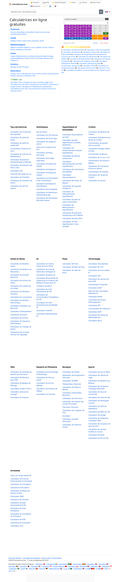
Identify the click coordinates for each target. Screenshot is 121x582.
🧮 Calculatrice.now (18, 4)
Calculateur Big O (95, 320)
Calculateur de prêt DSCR (72, 218)
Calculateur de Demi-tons (72, 398)
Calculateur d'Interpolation (21, 311)
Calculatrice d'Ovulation (19, 487)
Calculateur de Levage (97, 415)
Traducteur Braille (95, 296)
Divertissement (21, 56)
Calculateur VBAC (17, 496)
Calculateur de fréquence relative (46, 173)
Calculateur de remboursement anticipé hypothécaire (72, 150)
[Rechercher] (101, 12)
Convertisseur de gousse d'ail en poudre (98, 144)
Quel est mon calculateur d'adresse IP (98, 292)
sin (67, 25)
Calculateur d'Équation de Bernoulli (20, 307)
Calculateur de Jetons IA (45, 275)
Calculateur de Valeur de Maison (72, 181)
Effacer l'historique (104, 43)
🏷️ (45, 6)
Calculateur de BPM (70, 381)
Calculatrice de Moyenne (46, 169)
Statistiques (19, 49)
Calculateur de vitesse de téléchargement (98, 316)
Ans (89, 38)
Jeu (27, 56)
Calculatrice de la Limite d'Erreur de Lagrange (19, 333)
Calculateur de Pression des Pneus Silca (21, 166)
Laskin (23, 569)
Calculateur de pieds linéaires (81, 59)
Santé (13, 38)
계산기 (11, 571)
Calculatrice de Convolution (21, 297)
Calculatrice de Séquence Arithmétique (20, 322)
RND (72, 38)
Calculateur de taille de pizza (71, 271)
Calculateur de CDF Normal (47, 135)
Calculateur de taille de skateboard (97, 407)
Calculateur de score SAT (19, 88)
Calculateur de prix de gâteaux (45, 384)
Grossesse (35, 41)
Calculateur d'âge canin (45, 82)
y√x (67, 33)
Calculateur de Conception (20, 484)
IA (17, 60)
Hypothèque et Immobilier (25, 32)
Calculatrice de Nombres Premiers (20, 292)
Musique (46, 58)
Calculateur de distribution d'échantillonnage (46, 193)
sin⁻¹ (67, 28)
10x (89, 30)
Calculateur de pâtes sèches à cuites (99, 149)
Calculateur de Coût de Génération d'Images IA (45, 270)
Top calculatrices (18, 127)
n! (89, 35)
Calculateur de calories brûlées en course (97, 430)
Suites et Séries (17, 258)
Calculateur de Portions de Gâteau (46, 389)
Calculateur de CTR (95, 267)
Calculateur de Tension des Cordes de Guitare (73, 402)
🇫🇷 (35, 6)
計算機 (88, 569)
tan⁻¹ (78, 28)
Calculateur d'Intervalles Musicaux (71, 394)
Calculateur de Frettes (71, 372)
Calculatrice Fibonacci (18, 314)
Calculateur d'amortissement (68, 176)
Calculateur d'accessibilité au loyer (72, 135)
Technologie (39, 58)
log (89, 33)
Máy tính (32, 569)
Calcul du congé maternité (20, 475)
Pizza (34, 73)
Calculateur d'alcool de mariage (19, 393)
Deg (84, 25)
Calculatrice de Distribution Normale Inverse (47, 199)
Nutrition (13, 76)
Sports (42, 41)
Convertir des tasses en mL (20, 174)
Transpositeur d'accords (71, 384)
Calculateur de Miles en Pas (99, 412)
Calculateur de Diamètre (19, 177)
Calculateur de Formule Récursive (19, 276)
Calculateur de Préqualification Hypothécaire (36, 86)
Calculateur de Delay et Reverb (71, 388)
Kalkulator (72, 566)
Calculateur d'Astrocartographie (98, 50)
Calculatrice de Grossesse (20, 522)
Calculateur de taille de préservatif (19, 144)
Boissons (28, 73)
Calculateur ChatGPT (44, 310)
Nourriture (15, 71)
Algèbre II (27, 47)
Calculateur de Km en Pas (98, 438)
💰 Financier (35, 2)
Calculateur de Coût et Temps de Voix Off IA (45, 265)
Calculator (91, 564)
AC (78, 38)
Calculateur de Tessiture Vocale (71, 426)
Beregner (39, 564)
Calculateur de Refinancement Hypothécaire (68, 207)
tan (78, 25)
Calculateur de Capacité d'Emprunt (71, 187)
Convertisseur (57, 558)
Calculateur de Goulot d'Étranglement (97, 301)
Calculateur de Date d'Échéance (18, 509)
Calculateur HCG (89, 66)
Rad (89, 25)
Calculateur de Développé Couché (98, 401)
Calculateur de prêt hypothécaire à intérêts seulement (71, 142)
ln (83, 33)
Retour (83, 38)
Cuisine (13, 73)
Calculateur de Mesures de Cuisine (98, 133)
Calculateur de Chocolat (45, 394)
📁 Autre (73, 2)
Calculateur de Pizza (70, 264)
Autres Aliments (53, 73)
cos (72, 25)
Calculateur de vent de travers (19, 187)
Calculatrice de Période (19, 499)
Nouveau (17, 79)
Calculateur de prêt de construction (71, 157)
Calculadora (63, 564)
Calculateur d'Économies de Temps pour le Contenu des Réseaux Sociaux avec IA (47, 280)
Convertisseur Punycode (97, 284)
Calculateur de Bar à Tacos (20, 388)
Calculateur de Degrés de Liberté (46, 165)
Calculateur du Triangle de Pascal (20, 328)
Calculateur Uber (16, 82)
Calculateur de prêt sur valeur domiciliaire (71, 200)
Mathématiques (17, 45)
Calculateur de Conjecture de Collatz (20, 287)
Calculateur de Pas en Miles (99, 372)
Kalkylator (13, 569)
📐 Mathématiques (59, 2)
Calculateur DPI (94, 276)
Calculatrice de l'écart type (46, 138)
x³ (72, 30)
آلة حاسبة (67, 569)
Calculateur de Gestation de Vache (21, 181)
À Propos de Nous (15, 558)
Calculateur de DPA (17, 519)
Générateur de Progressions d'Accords (73, 376)
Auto (48, 32)
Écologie (50, 56)
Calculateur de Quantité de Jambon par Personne (21, 373)
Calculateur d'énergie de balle (90, 63)
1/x (78, 35)
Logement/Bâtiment (17, 58)
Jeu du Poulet (41, 132)
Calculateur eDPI (95, 312)
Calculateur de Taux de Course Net (97, 393)
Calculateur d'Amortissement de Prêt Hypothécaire (72, 163)
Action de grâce (42, 73)
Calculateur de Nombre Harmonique (19, 301)
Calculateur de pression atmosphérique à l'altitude (20, 160)
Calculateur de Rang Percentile (44, 153)
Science (14, 64)
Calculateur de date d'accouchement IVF (18, 504)
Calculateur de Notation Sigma (19, 265)
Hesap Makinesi (58, 566)
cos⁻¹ (72, 28)
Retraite (24, 34)
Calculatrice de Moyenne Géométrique (46, 185)
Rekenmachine (54, 569)
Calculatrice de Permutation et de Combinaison (47, 179)
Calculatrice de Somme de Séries (20, 281)
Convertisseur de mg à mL (70, 66)
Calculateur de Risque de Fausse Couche (20, 492)
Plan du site (46, 558)
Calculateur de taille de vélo (99, 397)
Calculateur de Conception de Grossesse (20, 515)
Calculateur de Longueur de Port (73, 411)
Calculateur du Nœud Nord (88, 57)
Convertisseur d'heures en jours (20, 149)
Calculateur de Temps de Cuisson (98, 176)
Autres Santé (26, 41)
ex (83, 30)
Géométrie (27, 49)
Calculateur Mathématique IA (46, 315)
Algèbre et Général (16, 47)
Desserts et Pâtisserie (24, 76)
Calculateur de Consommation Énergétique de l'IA (47, 297)
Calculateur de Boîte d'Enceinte (70, 420)
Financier (15, 29)
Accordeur (66, 416)
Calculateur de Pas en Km (87, 68)
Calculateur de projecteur (98, 264)
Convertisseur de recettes (98, 172)
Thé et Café (20, 73)
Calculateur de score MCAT (38, 84)
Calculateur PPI (94, 305)
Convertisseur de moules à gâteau (98, 161)
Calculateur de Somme (19, 318)
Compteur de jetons (44, 286)
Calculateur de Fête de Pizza (73, 267)
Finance (13, 32)
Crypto (12, 56)
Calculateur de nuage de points (46, 142)
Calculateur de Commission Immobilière (73, 170)
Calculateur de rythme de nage (98, 376)
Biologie (13, 67)
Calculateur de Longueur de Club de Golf (99, 425)
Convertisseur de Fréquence (99, 308)
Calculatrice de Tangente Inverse (84, 61)
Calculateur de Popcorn (19, 397)
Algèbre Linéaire (41, 47)
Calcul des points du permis (37, 88)
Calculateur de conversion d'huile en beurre (98, 167)
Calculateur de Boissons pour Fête (19, 378)
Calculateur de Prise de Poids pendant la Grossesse (21, 480)
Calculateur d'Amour (90, 52)
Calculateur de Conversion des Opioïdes (20, 133)
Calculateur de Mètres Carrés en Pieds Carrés (83, 70)
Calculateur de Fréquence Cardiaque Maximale (98, 387)
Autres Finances (40, 32)
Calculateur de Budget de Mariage (20, 384)
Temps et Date (29, 58)
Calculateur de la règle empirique (45, 159)
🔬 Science (83, 2)
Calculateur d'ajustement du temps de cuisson (99, 138)
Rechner (42, 569)
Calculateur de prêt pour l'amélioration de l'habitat (72, 214)
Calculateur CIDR (95, 288)
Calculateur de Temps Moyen (83, 54)
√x (78, 33)
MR (106, 33)
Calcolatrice (51, 564)
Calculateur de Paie (29, 82)
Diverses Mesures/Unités (38, 56)
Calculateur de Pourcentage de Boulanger (47, 373)
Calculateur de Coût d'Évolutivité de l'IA (44, 290)
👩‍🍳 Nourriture (95, 2)
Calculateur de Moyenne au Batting (99, 382)
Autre (13, 53)
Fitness (19, 41)
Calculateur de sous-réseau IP (99, 271)
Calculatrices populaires (77, 47)
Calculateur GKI (16, 171)
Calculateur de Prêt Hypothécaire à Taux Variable (70, 223)
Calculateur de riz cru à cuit (99, 157)
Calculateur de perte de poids (19, 138)
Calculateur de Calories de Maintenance (20, 155)
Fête (33, 76)
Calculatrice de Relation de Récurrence (20, 270)
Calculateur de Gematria (72, 52)
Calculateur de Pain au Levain (45, 378)
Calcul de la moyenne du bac (46, 148)
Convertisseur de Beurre (97, 154)
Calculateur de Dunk (96, 435)
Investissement (15, 34)
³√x (72, 33)
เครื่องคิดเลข (78, 569)
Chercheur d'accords (70, 407)
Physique (25, 67)
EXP (106, 38)
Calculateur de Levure (96, 180)
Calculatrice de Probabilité (46, 189)
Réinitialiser (95, 43)
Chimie (19, 67)
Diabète (13, 41)
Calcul (33, 47)
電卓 (106, 569)
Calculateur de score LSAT (19, 84)
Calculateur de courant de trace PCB (98, 280)
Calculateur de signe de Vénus (74, 50)
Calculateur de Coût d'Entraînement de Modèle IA (46, 304)
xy (66, 30)
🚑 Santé (46, 2)
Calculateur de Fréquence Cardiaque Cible (98, 419)
